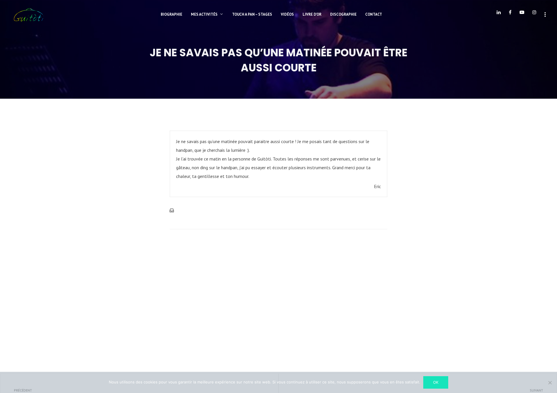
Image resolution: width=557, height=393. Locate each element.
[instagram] (534, 14)
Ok (435, 382)
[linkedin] (499, 14)
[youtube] (522, 14)
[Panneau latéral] (545, 14)
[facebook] (510, 14)
